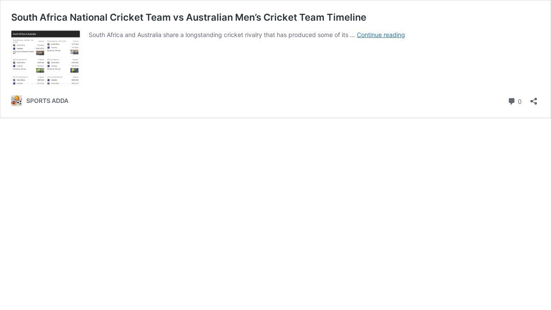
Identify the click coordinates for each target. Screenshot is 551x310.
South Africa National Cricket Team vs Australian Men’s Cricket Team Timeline (188, 17)
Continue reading (381, 34)
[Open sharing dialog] (534, 98)
